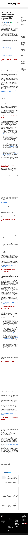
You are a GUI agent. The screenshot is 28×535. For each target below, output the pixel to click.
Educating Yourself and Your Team (7, 54)
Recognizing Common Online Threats (7, 48)
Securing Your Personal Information (7, 49)
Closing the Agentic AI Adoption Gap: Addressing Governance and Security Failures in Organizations (23, 68)
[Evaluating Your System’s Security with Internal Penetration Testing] (15, 501)
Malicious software (7, 136)
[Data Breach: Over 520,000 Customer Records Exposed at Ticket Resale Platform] (4, 491)
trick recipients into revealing (7, 133)
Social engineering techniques (12, 146)
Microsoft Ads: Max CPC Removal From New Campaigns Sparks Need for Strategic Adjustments (23, 45)
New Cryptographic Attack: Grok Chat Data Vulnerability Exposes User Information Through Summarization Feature (23, 61)
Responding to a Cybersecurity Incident (7, 55)
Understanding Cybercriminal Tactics (7, 47)
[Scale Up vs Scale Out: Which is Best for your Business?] (4, 501)
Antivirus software (12, 319)
